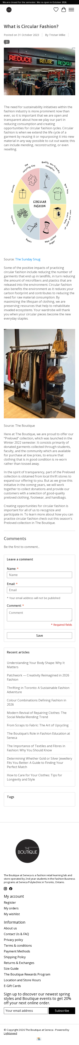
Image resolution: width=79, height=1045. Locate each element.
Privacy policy (13, 940)
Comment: (15, 605)
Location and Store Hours (22, 980)
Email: (12, 584)
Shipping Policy (15, 957)
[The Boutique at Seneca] (9, 9)
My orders (11, 908)
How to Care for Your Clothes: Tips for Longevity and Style (34, 777)
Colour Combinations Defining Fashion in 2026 (36, 702)
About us (10, 928)
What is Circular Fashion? (31, 26)
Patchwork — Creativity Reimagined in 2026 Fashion (38, 677)
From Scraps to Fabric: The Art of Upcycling (38, 725)
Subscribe (62, 1011)
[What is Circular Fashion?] (39, 97)
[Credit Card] (38, 1039)
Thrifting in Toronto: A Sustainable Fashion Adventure (38, 690)
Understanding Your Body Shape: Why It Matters (36, 665)
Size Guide (11, 968)
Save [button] (39, 635)
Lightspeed (10, 1033)
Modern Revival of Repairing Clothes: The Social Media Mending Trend (37, 715)
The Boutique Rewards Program (27, 974)
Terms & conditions (18, 945)
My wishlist (12, 914)
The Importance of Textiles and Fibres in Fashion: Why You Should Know (36, 748)
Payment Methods (17, 951)
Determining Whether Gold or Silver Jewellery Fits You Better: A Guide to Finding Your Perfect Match (39, 762)
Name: (13, 569)
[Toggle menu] (71, 9)
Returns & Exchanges (19, 963)
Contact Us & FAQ (16, 934)
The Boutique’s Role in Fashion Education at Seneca (38, 735)
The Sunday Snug (27, 259)
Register (10, 902)
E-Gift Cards (12, 986)
